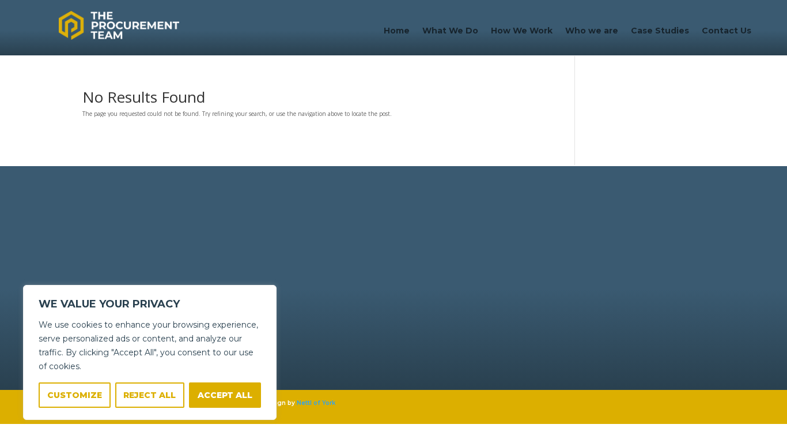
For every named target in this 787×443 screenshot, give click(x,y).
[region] (150, 352)
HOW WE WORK (290, 253)
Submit (612, 350)
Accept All (225, 395)
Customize (74, 395)
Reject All (149, 395)
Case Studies (660, 31)
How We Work (522, 31)
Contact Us (726, 31)
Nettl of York (316, 403)
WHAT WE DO (286, 243)
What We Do (450, 31)
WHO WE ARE (286, 262)
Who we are (591, 31)
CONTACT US (285, 272)
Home (397, 31)
